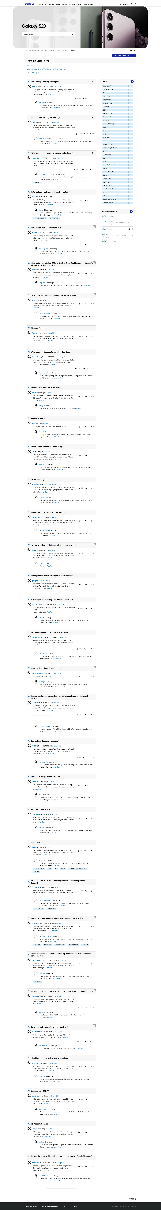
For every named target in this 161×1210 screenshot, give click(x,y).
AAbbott (41, 1142)
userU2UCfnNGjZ (44, 174)
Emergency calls (73, 944)
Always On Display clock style (111, 165)
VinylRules (35, 1063)
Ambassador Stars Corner (90, 4)
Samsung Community (32, 51)
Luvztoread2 (36, 1096)
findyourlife (36, 923)
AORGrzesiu (42, 618)
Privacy (65, 1206)
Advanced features (108, 144)
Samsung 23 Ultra (39, 869)
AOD (104, 192)
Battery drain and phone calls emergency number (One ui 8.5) (56, 918)
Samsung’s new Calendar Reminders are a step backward (54, 295)
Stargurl (35, 550)
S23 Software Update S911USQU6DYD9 (78, 869)
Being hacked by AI (33, 73)
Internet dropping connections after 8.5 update (50, 632)
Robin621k (42, 1076)
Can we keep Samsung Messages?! (45, 82)
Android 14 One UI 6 (108, 172)
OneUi (50, 869)
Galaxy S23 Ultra (38, 909)
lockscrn (35, 703)
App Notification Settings (110, 199)
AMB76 (34, 87)
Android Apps (107, 179)
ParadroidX (42, 103)
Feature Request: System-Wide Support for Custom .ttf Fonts (46, 69)
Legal (75, 1206)
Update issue (47, 944)
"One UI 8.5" (106, 106)
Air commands (107, 154)
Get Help (64, 4)
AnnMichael (36, 1163)
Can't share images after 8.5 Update (45, 777)
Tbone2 (41, 210)
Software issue (51, 909)
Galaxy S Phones (62, 51)
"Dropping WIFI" (107, 100)
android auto (106, 182)
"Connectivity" (107, 96)
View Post (51, 94)
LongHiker (42, 283)
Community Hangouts (75, 4)
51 (68, 1190)
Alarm (104, 158)
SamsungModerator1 (45, 313)
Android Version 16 (108, 189)
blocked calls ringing (40, 218)
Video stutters (37, 418)
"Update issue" (107, 120)
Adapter (105, 141)
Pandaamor (36, 996)
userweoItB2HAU (38, 517)
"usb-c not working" (108, 124)
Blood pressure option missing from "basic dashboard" (53, 576)
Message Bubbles (38, 328)
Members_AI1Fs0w (45, 936)
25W (104, 130)
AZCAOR (35, 197)
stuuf (40, 795)
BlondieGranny (37, 357)
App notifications (108, 203)
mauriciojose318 (44, 249)
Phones (52, 51)
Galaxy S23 (57, 87)
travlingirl (42, 682)
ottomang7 (35, 887)
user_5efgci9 (43, 653)
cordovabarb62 (43, 1046)
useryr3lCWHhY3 (44, 726)
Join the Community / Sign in (124, 56)
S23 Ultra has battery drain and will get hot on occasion (53, 545)
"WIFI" (104, 127)
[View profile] (29, 87)
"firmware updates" (108, 103)
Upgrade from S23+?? (40, 1091)
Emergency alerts (60, 944)
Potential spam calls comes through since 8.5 (49, 192)
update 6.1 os (37, 182)
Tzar (33, 423)
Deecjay (34, 1129)
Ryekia (34, 333)
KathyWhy (42, 973)
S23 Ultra (36, 872)
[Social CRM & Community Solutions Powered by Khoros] (132, 1198)
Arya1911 (35, 1032)
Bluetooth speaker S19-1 (41, 809)
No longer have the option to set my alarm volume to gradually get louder (61, 991)
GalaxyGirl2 (42, 1109)
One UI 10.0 (30, 65)
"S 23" (104, 110)
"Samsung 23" (107, 117)
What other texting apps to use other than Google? (51, 352)
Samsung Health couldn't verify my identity (48, 1027)
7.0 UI (104, 134)
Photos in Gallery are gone (42, 1124)
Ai (103, 151)
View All (117, 211)
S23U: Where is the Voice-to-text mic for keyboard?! (52, 153)
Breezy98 (42, 406)
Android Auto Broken (109, 185)
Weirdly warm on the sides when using (46, 447)
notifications (37, 981)
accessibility (106, 137)
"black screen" (107, 86)
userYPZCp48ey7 (37, 637)
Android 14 (106, 168)
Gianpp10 (42, 1012)
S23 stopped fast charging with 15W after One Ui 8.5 (52, 600)
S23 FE (63, 869)
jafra (33, 122)
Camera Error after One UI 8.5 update (46, 388)
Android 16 (106, 175)
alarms (105, 161)
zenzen (34, 233)
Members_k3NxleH (45, 373)
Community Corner (54, 4)
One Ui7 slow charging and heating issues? (48, 117)
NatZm (34, 393)
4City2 (34, 300)
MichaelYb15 (43, 432)
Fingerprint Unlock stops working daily (47, 512)
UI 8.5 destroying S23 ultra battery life (46, 228)
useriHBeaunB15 (37, 673)
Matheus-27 (36, 604)
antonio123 (42, 138)
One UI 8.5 (37, 944)
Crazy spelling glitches (40, 479)
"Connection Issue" (108, 89)
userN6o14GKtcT (37, 960)
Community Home (42, 4)
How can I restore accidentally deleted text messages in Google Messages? (61, 1156)
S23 (56, 869)
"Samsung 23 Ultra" (108, 113)
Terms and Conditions (50, 1206)
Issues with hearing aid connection (45, 668)
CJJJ (33, 452)
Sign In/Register (124, 4)
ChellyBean (36, 814)
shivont (34, 847)
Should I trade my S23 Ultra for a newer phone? (50, 1058)
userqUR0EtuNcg (44, 1176)
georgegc (35, 581)
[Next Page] (132, 81)
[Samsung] (29, 4)
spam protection (54, 218)
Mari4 (34, 270)
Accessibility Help (31, 1206)
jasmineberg (36, 158)
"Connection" (106, 93)
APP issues (106, 196)
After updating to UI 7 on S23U (111, 148)
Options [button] (132, 50)
